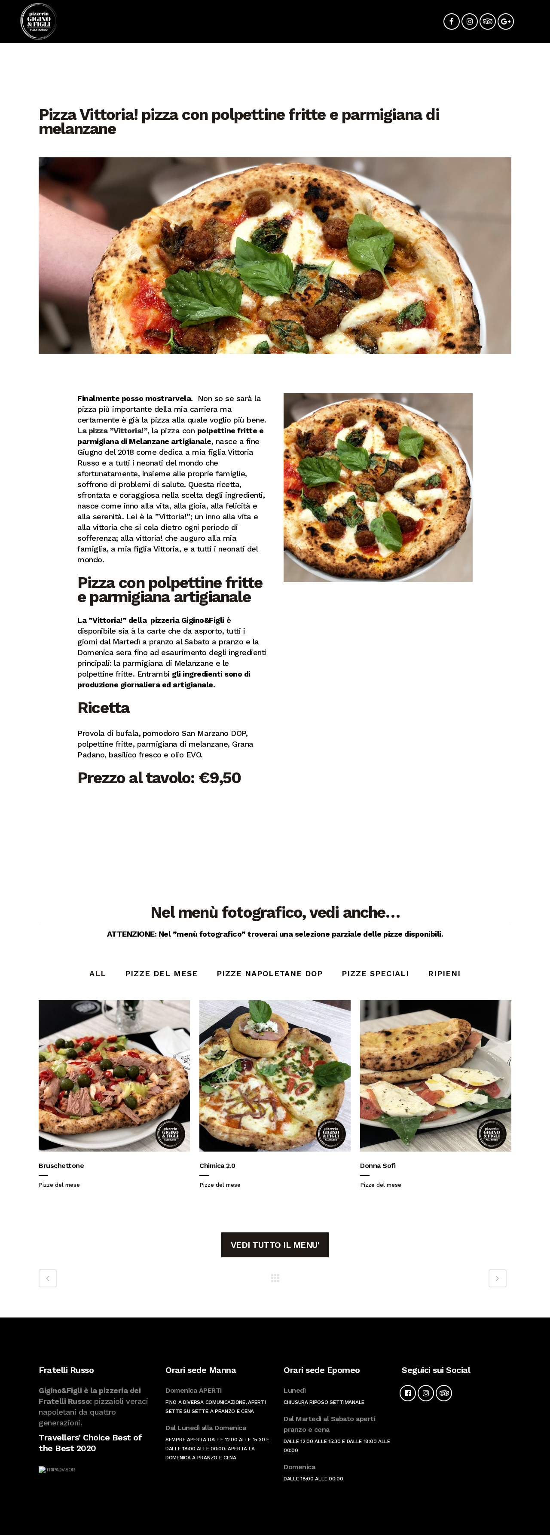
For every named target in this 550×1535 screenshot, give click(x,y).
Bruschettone (61, 1165)
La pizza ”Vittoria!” (112, 430)
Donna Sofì (377, 1165)
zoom (112, 1076)
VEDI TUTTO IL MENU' (275, 1245)
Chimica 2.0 (217, 1165)
